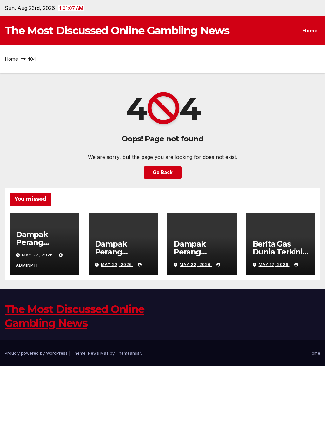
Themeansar (128, 353)
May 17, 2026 (274, 264)
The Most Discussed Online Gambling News (117, 30)
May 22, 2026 (38, 255)
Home (310, 30)
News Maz (98, 353)
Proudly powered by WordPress (37, 353)
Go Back (163, 172)
